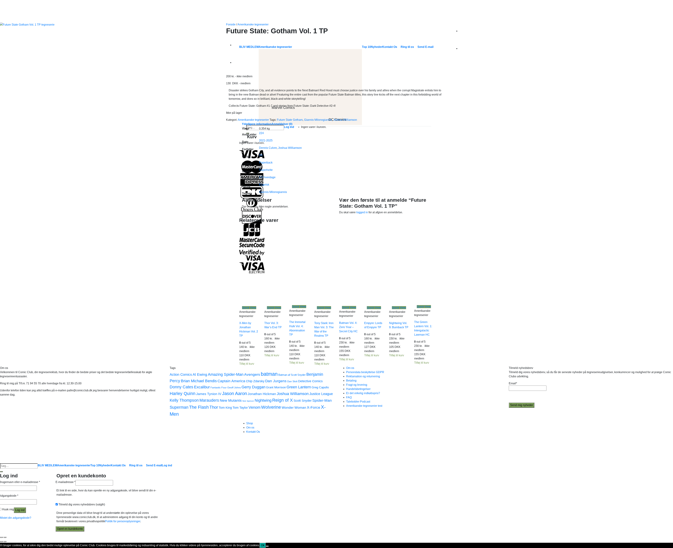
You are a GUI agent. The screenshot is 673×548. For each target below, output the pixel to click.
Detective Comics (310, 381)
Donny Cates (181, 387)
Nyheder (105, 465)
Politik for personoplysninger (122, 521)
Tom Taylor (240, 407)
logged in (362, 212)
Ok (262, 545)
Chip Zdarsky (255, 381)
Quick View (249, 307)
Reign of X (282, 400)
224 (261, 133)
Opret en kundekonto (70, 528)
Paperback (266, 162)
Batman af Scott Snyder (292, 374)
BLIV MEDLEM (47, 465)
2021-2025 (266, 140)
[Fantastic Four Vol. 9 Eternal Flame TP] (242, 44)
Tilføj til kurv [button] (246, 363)
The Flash (199, 407)
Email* (513, 383)
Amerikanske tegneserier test (364, 405)
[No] (267, 546)
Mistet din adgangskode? (15, 517)
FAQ (349, 397)
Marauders (209, 400)
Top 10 (94, 465)
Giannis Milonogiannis (318, 119)
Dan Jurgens (276, 381)
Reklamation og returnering (363, 376)
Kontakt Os (253, 431)
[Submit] (1, 471)
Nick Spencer (248, 401)
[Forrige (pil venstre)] (1, 541)
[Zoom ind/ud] (5, 537)
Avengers (252, 374)
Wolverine (271, 407)
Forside (231, 24)
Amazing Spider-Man (225, 374)
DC (261, 155)
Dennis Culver (268, 147)
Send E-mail (154, 465)
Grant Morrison (276, 387)
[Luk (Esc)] (1, 537)
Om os (350, 367)
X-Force (313, 407)
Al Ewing (200, 374)
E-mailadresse (65, 482)
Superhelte (266, 169)
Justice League (321, 394)
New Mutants (231, 400)
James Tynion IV (208, 394)
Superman (179, 407)
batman (269, 374)
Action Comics (181, 374)
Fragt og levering (356, 384)
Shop (249, 423)
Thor (213, 407)
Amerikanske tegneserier (252, 24)
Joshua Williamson (345, 119)
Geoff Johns (234, 387)
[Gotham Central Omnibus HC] (242, 62)
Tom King (225, 407)
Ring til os (135, 465)
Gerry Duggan (253, 387)
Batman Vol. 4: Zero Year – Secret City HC (348, 327)
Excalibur (202, 387)
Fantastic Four (218, 387)
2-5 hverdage (267, 177)
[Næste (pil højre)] (5, 541)
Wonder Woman (294, 407)
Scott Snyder (303, 400)
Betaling (351, 380)
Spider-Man (322, 400)
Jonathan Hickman (262, 394)
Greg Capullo (320, 387)
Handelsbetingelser (358, 388)
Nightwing (263, 400)
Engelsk (264, 184)
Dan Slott (292, 381)
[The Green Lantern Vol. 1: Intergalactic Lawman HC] (440, 264)
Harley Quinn (182, 393)
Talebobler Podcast (358, 401)
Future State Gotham (290, 119)
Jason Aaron (234, 393)
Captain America (231, 381)
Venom (254, 407)
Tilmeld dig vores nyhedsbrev (81, 504)
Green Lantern (299, 387)
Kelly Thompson (184, 400)
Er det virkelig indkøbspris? (363, 393)
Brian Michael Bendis (199, 381)
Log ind (20, 510)
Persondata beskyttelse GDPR (365, 372)
